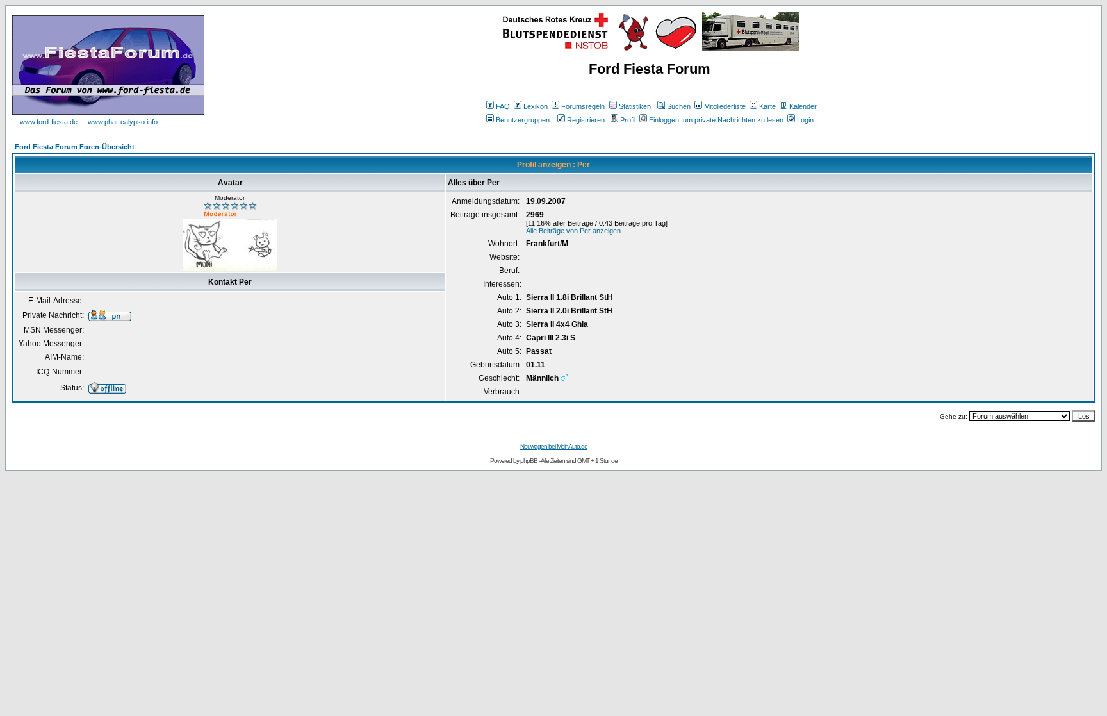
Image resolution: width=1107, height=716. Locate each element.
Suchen (679, 106)
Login (805, 120)
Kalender (803, 106)
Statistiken (635, 106)
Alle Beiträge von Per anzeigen (573, 231)
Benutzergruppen (523, 120)
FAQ (503, 106)
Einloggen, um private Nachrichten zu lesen (716, 120)
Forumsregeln (583, 106)
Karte (767, 106)
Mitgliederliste (725, 106)
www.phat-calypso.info (123, 122)
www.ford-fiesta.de (49, 122)
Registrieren (586, 120)
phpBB (528, 460)
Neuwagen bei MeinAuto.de (553, 446)
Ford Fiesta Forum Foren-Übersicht (75, 147)
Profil (628, 120)
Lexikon (535, 106)
